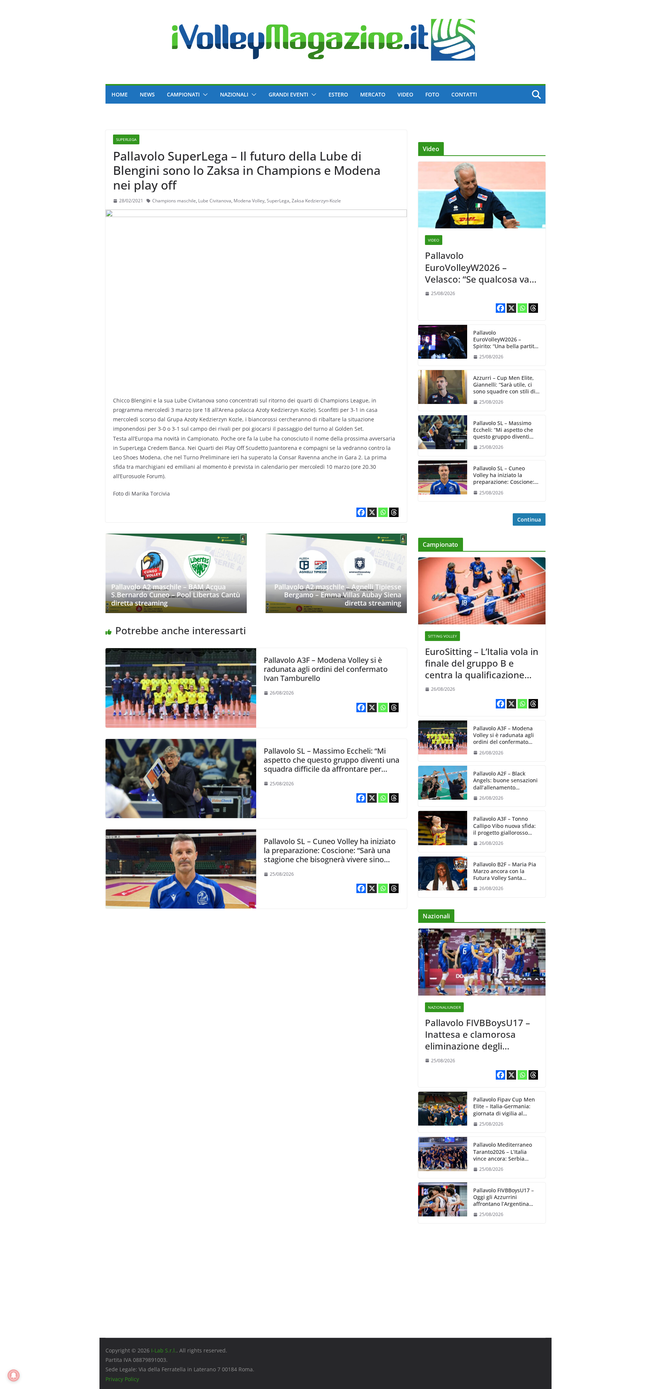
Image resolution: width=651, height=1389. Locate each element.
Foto (432, 94)
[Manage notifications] (14, 1375)
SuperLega (126, 139)
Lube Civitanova (214, 200)
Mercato (372, 94)
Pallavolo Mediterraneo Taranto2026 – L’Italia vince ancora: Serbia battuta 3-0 (502, 1151)
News (147, 94)
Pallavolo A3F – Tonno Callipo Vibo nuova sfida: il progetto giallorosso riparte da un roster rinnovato (504, 825)
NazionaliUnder (444, 1007)
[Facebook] (361, 512)
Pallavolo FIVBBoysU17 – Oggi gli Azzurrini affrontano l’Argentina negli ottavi (503, 1197)
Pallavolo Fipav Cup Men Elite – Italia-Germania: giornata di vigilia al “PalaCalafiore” (504, 1106)
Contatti (464, 94)
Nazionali (234, 94)
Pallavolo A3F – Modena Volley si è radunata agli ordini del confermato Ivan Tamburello (326, 669)
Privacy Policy (122, 1379)
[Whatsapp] (383, 512)
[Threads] (394, 512)
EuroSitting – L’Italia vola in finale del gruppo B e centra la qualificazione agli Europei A (481, 663)
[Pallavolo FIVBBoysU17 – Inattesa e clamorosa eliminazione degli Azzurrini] (482, 962)
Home (120, 94)
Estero (338, 94)
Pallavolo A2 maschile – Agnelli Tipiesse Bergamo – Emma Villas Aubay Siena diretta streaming (337, 594)
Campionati (183, 94)
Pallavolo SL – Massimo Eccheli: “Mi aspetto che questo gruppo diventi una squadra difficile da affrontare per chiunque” (331, 764)
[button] (204, 94)
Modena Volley (249, 200)
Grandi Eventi (288, 94)
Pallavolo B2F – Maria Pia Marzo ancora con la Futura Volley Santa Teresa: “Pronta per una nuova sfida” (504, 871)
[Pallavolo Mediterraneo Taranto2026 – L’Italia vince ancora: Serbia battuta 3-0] (442, 1157)
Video (405, 94)
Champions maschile (174, 200)
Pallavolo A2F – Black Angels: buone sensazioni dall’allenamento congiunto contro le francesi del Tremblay (505, 780)
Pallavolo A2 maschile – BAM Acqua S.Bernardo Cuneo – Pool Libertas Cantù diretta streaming (175, 594)
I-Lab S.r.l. (163, 1350)
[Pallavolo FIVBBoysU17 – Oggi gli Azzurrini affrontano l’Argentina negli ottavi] (442, 1202)
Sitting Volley (442, 636)
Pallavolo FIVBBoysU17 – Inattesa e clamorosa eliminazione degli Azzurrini (477, 1034)
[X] (372, 512)
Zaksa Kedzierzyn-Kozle (316, 200)
